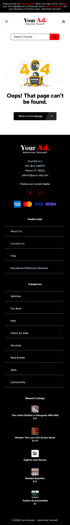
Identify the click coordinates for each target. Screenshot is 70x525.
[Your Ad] (35, 21)
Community (18, 382)
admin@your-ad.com (35, 175)
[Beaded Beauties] (35, 472)
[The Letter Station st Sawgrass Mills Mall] (35, 409)
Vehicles (16, 296)
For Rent (16, 308)
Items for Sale (19, 333)
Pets (13, 320)
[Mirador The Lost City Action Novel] (35, 431)
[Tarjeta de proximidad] (35, 494)
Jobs (14, 369)
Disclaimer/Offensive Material (29, 268)
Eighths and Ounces (35, 460)
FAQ (13, 255)
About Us (16, 231)
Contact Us (18, 243)
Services (16, 345)
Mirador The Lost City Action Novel (35, 437)
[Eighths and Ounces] (35, 453)
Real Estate (18, 357)
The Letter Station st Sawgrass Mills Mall (35, 415)
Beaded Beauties (35, 478)
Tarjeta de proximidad (35, 500)
